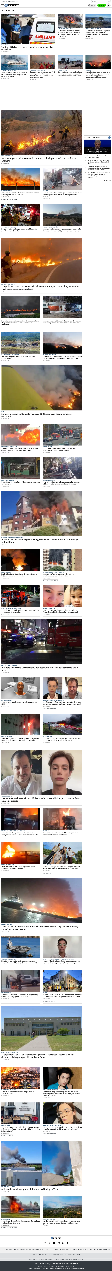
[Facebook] (45, 1243)
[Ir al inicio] (11, 5)
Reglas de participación (71, 1259)
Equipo (62, 1259)
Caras (94, 1249)
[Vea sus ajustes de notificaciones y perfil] (109, 5)
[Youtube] (54, 1243)
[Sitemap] (67, 1243)
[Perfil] (56, 1239)
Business (68, 1249)
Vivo (109, 1249)
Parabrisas (56, 1254)
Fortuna (50, 1254)
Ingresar (93, 5)
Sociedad (28, 1249)
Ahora (3, 1249)
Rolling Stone (62, 1257)
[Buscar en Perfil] (109, 1)
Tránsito (80, 1259)
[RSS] (63, 1243)
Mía (65, 1254)
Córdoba (56, 1249)
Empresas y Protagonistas (79, 1249)
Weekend (44, 1254)
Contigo (43, 1257)
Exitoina (99, 1249)
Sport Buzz (71, 1257)
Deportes (47, 1249)
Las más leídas (92, 137)
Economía (22, 1249)
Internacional (35, 1249)
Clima (41, 1249)
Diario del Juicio (56, 1252)
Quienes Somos (40, 1259)
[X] (49, 1243)
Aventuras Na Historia (52, 1257)
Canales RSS (32, 1259)
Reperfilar (62, 1249)
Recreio (77, 1257)
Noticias (90, 1249)
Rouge (61, 1254)
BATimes (70, 1254)
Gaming (105, 1249)
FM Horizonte (76, 1254)
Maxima (82, 1257)
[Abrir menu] (2, 5)
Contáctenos (48, 1259)
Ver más (106, 180)
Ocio (52, 1249)
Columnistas (9, 1249)
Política (16, 1249)
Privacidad (56, 1259)
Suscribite (101, 5)
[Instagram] (59, 1243)
